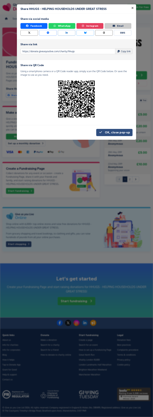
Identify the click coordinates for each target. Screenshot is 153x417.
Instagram (92, 25)
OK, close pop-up (117, 132)
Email (120, 25)
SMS (122, 32)
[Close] (132, 8)
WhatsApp (64, 25)
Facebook (36, 25)
